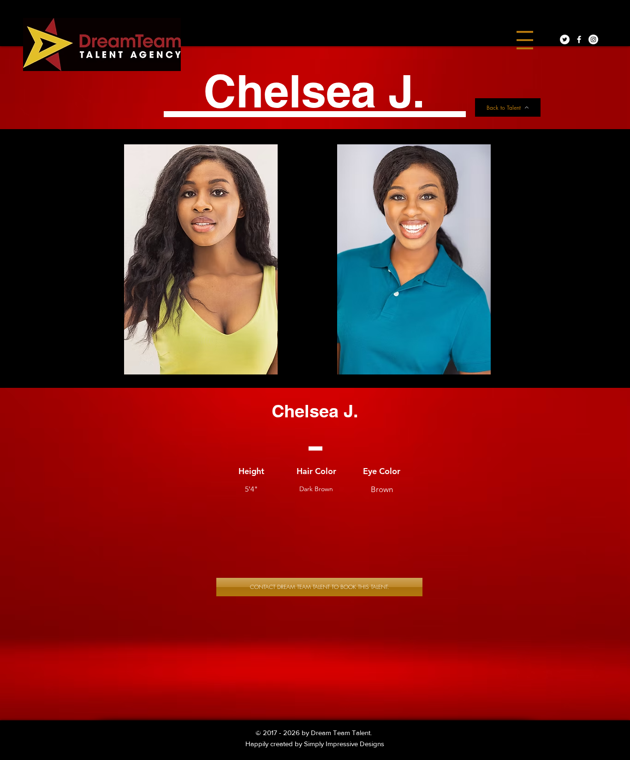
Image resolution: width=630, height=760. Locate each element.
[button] (525, 40)
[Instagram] (593, 39)
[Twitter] (565, 39)
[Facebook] (579, 39)
